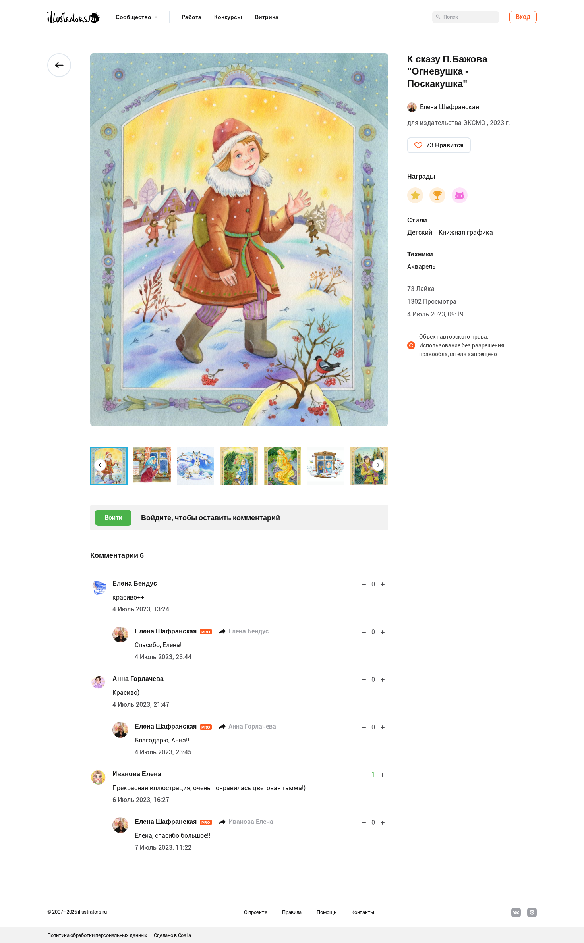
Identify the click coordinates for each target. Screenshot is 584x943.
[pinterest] (532, 912)
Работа (191, 17)
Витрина (266, 17)
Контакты (362, 912)
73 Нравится (445, 145)
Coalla (184, 935)
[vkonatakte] (516, 912)
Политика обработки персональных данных (97, 935)
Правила (292, 912)
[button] (100, 465)
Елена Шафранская (172, 631)
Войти (113, 517)
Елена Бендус (134, 583)
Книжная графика (466, 232)
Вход (523, 17)
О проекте (255, 912)
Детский (419, 232)
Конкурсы (228, 17)
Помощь (326, 912)
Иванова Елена (136, 774)
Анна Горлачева (138, 679)
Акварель (421, 266)
